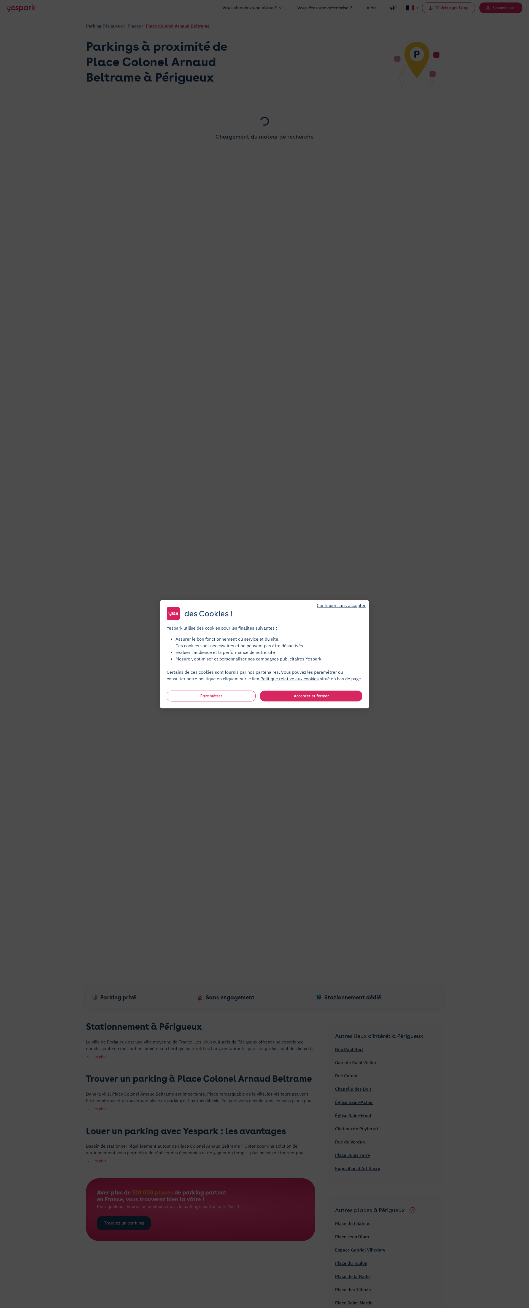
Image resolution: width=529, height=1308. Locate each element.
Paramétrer (211, 696)
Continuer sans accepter (341, 605)
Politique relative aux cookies (289, 678)
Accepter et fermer (311, 696)
